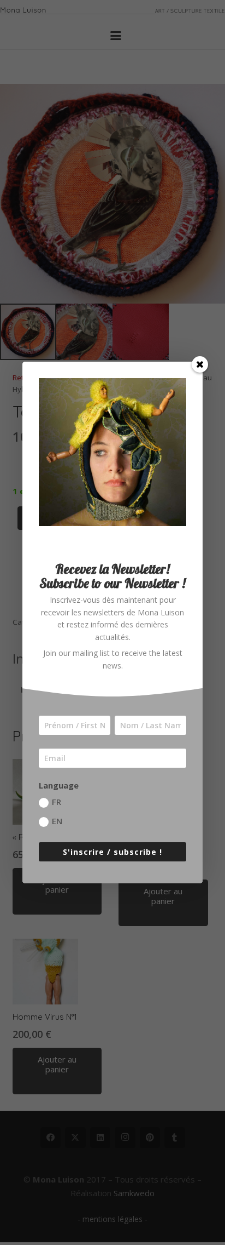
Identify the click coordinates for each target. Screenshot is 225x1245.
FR (56, 801)
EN (57, 820)
